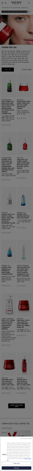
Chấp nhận (16, 468)
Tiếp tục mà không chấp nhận (26, 438)
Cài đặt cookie (16, 463)
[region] (16, 453)
